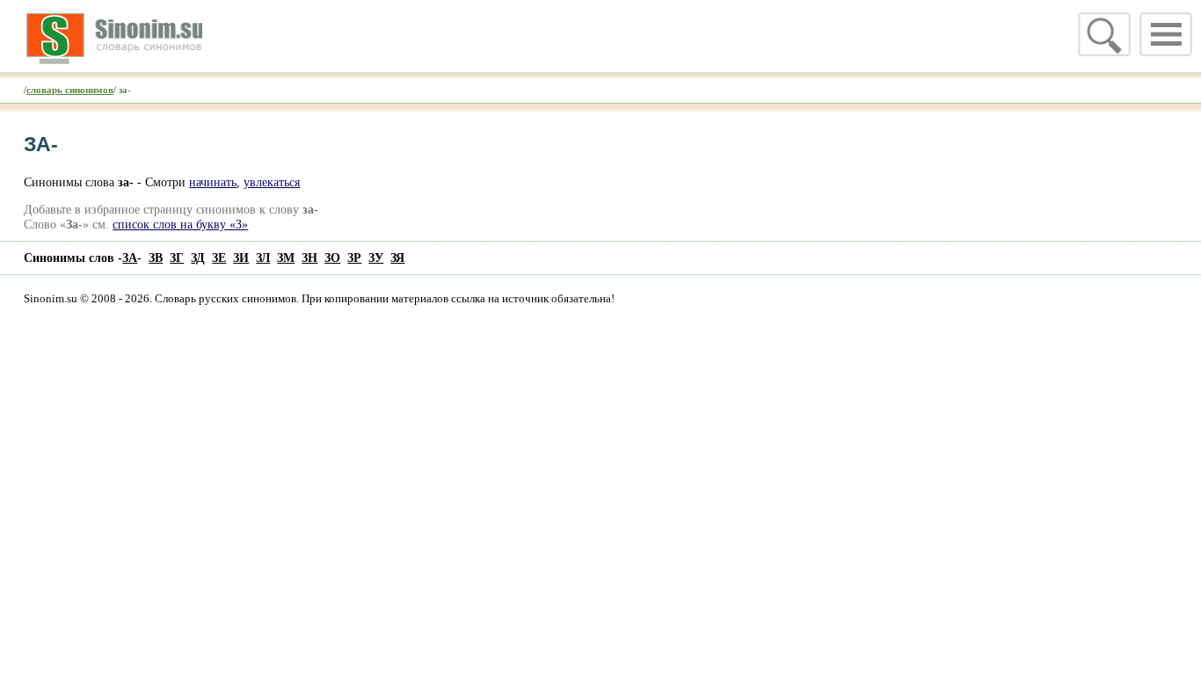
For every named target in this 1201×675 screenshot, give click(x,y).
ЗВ (156, 257)
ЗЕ (219, 257)
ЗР (354, 257)
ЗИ (241, 257)
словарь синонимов (69, 89)
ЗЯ (397, 257)
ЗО (332, 257)
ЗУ (375, 257)
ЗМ (286, 257)
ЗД (198, 257)
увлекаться (272, 182)
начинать (213, 182)
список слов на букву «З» (180, 224)
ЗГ (177, 257)
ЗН (309, 257)
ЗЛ (263, 257)
